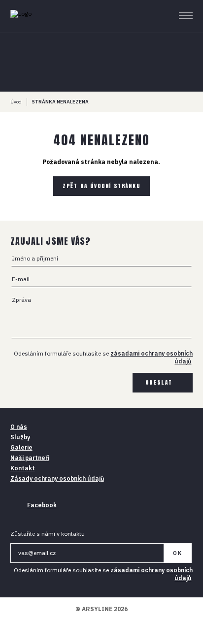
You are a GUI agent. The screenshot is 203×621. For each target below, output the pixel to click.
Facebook (42, 505)
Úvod (16, 101)
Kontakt (22, 468)
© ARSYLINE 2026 (101, 609)
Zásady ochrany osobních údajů (57, 478)
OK (177, 553)
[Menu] (186, 16)
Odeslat (158, 382)
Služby (20, 437)
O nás (18, 426)
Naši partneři (29, 457)
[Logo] (38, 16)
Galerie (21, 447)
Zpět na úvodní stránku (101, 186)
